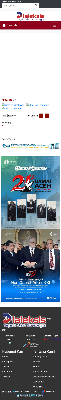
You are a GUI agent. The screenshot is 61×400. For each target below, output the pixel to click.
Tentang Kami (40, 356)
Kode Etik (38, 386)
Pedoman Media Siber (44, 376)
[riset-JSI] (30, 145)
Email (5, 356)
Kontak (36, 366)
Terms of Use (40, 371)
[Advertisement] (30, 66)
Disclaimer (38, 381)
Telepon (6, 376)
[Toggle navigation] (54, 25)
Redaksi (37, 361)
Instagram (7, 361)
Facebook (7, 371)
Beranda (11, 25)
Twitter (5, 366)
